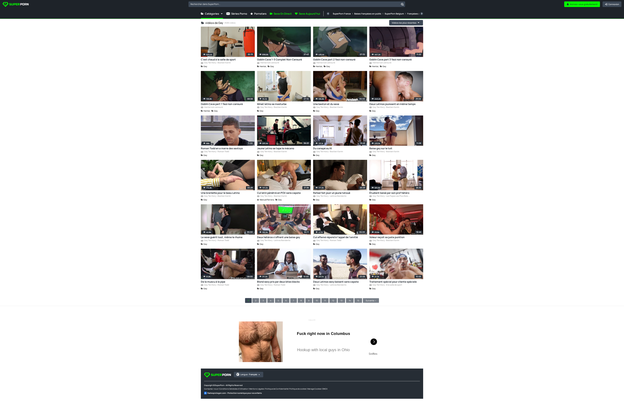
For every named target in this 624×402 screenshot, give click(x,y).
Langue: (248, 374)
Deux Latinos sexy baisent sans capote (336, 281)
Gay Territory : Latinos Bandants (331, 196)
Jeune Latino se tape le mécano (275, 148)
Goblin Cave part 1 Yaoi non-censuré (222, 104)
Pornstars (260, 13)
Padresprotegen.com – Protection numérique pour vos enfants (234, 393)
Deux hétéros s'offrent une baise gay (278, 237)
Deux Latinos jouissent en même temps (392, 104)
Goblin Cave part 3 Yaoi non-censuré (390, 59)
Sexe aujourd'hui (309, 13)
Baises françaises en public (367, 13)
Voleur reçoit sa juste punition (386, 237)
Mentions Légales (256, 389)
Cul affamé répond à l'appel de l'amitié (335, 237)
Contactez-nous (211, 389)
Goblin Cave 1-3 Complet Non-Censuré (279, 59)
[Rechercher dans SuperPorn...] (402, 4)
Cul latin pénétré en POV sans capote (279, 193)
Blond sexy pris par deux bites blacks (278, 281)
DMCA (324, 389)
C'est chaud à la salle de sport (218, 59)
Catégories (212, 13)
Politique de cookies (297, 389)
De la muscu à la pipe (213, 281)
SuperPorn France (342, 13)
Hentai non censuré (269, 63)
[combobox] (296, 4)
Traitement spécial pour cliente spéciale (393, 281)
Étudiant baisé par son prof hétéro (389, 193)
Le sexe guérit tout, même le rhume (221, 237)
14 (350, 300)
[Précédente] (328, 13)
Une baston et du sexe (326, 104)
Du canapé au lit (322, 148)
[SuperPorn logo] (16, 4)
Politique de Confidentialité (276, 389)
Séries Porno (239, 13)
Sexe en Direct (283, 13)
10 (317, 300)
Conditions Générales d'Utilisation (233, 389)
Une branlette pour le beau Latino (220, 193)
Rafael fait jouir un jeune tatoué (331, 193)
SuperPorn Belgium (394, 13)
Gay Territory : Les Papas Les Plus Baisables (391, 196)
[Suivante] (421, 13)
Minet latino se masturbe (271, 104)
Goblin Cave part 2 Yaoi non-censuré (334, 59)
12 (333, 300)
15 (358, 300)
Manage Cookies (314, 389)
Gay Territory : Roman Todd (216, 152)
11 (325, 300)
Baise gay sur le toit (380, 148)
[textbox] (294, 4)
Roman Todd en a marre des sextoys (222, 148)
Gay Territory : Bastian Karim (217, 63)
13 (341, 300)
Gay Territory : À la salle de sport (387, 285)
